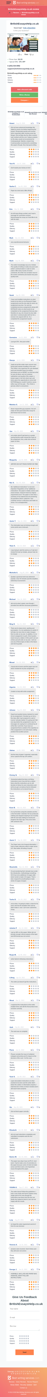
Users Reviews (21, 1382)
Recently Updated (26, 1385)
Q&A (35, 1385)
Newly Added (14, 1385)
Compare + (24, 100)
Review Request (32, 1382)
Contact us (23, 1388)
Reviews (12, 1382)
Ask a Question (29, 28)
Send (24, 1352)
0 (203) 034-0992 (13, 66)
